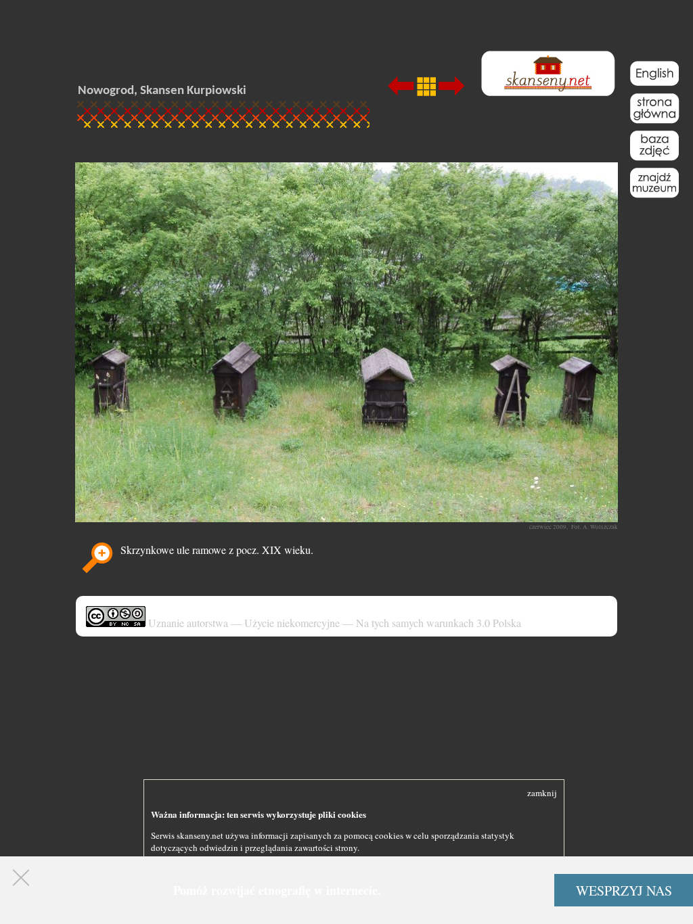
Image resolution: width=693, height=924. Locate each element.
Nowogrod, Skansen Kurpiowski (162, 91)
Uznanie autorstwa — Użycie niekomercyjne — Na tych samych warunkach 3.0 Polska (333, 623)
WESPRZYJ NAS (624, 890)
